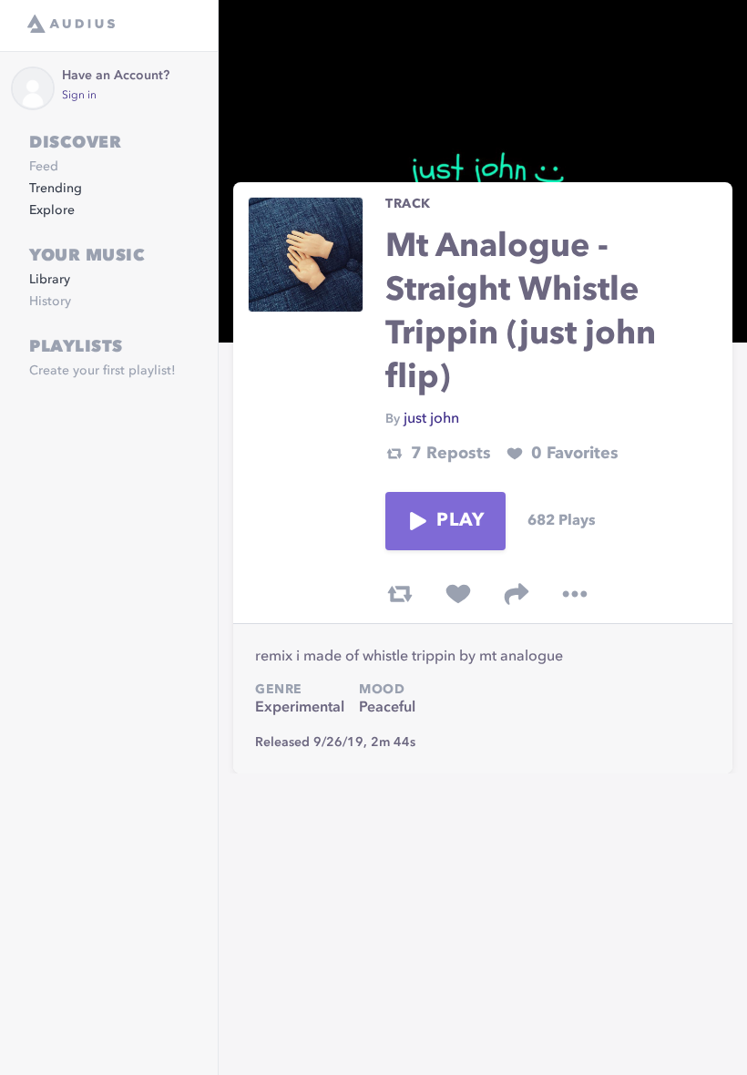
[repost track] (399, 594)
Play (460, 521)
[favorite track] (458, 594)
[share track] (516, 594)
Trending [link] (55, 188)
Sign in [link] (79, 95)
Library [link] (49, 279)
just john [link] (431, 419)
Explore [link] (52, 210)
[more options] (574, 594)
